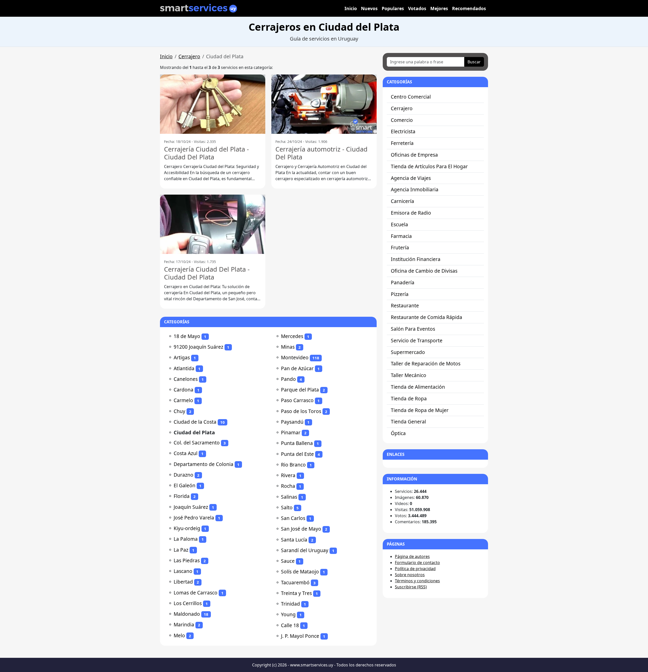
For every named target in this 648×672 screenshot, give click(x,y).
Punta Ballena (297, 443)
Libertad (183, 581)
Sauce (288, 560)
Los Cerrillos (188, 603)
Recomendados (469, 8)
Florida (182, 496)
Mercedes (292, 336)
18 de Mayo (187, 336)
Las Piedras (187, 560)
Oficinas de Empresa (414, 154)
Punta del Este (297, 454)
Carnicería (402, 201)
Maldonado (187, 613)
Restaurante (405, 305)
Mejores (439, 8)
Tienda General (408, 421)
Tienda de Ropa (409, 398)
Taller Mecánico (408, 375)
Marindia (184, 624)
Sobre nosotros (410, 574)
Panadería (402, 282)
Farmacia (401, 236)
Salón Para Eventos (413, 328)
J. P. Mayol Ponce (300, 635)
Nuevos (369, 8)
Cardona (183, 389)
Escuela (399, 224)
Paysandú (292, 421)
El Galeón (184, 485)
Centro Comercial (411, 96)
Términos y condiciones (417, 581)
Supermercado (408, 352)
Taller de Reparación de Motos (425, 363)
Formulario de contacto (417, 562)
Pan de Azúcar (297, 368)
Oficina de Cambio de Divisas (424, 270)
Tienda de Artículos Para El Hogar (429, 166)
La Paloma (186, 538)
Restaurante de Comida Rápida (426, 317)
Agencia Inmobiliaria (414, 189)
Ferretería (402, 143)
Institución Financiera (415, 259)
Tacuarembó (295, 582)
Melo (179, 635)
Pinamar (290, 432)
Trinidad (290, 603)
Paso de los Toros (301, 411)
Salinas (289, 496)
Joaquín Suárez (191, 506)
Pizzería (400, 294)
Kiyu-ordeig (187, 528)
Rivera (288, 475)
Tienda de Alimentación (418, 386)
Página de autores (412, 556)
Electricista (403, 131)
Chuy (179, 411)
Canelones (186, 379)
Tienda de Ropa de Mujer (420, 410)
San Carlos (293, 518)
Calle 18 (290, 625)
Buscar (474, 62)
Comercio (402, 120)
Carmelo (183, 400)
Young (288, 614)
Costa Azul (185, 453)
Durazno (183, 474)
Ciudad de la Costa (195, 421)
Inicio (351, 8)
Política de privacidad (415, 568)
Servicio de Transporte (416, 340)
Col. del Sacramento (197, 442)
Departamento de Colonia (203, 464)
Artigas (182, 357)
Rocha (288, 485)
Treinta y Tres (296, 593)
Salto (287, 507)
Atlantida (184, 368)
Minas (288, 346)
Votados (417, 8)
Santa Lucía (294, 539)
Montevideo (295, 357)
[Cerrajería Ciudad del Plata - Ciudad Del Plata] (212, 104)
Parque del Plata (300, 389)
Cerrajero (189, 56)
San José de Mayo (301, 528)
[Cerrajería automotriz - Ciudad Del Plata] (324, 104)
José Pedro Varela (194, 517)
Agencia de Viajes (411, 178)
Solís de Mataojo (300, 571)
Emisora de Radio (411, 212)
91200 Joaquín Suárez (198, 346)
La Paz (181, 549)
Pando (288, 379)
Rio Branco (293, 464)
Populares (393, 8)
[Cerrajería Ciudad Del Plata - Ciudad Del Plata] (212, 224)
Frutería (400, 247)
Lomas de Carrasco (195, 592)
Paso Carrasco (297, 400)
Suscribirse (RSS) (411, 587)
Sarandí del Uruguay (304, 550)
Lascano (183, 571)
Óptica (398, 433)
